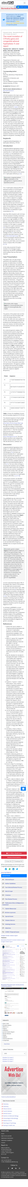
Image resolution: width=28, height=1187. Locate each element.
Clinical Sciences (7, 1108)
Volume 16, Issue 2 (7, 1059)
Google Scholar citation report (9, 936)
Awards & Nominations (14, 857)
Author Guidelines (10, 883)
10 (4, 227)
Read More (7, 1044)
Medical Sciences (7, 1120)
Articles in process (10, 912)
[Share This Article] (4, 869)
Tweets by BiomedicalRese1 (8, 1097)
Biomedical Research (8, 90)
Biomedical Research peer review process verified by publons (12, 985)
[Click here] (14, 963)
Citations (8, 895)
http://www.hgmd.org (12, 236)
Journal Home (6, 876)
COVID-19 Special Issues (12, 932)
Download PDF (19, 861)
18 (19, 475)
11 (12, 232)
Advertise (8, 928)
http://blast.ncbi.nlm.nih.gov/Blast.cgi (13, 423)
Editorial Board (9, 879)
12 (4, 244)
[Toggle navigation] (24, 2)
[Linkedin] (15, 1168)
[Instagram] (19, 1168)
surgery (16, 107)
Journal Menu (6, 872)
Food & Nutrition (7, 1111)
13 (5, 244)
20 (5, 596)
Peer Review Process (11, 899)
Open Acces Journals (6, 1136)
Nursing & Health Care (9, 1125)
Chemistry (5, 1104)
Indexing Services (10, 924)
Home (2, 1133)
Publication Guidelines (6, 1140)
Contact (3, 1142)
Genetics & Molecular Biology (10, 1116)
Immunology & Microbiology (10, 1118)
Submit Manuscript (10, 908)
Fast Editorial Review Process (13, 887)
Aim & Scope (9, 891)
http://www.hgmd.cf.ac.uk (10, 436)
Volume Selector (10, 920)
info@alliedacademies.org (11, 1162)
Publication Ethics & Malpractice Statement (13, 904)
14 (12, 452)
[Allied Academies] (7, 3)
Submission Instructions (7, 1138)
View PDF (9, 861)
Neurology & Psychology (9, 1123)
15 (7, 464)
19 (4, 596)
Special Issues (9, 916)
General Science (7, 1113)
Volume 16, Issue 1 (7, 1061)
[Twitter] (12, 1168)
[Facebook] (8, 1168)
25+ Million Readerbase (15, 853)
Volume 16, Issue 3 (7, 1057)
